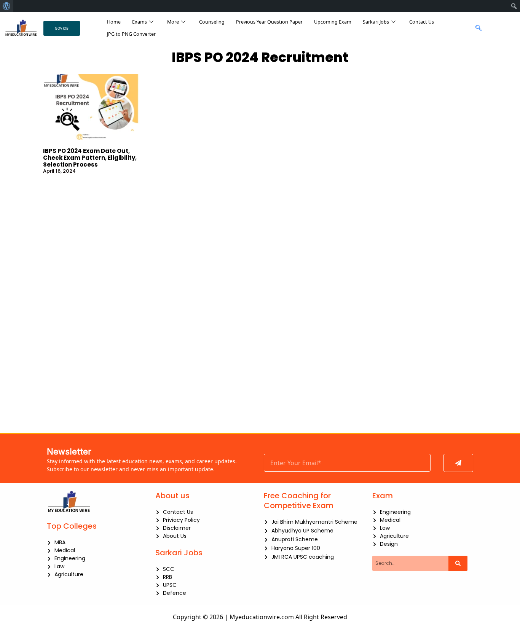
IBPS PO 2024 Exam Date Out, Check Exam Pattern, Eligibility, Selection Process (90, 157)
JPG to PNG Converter (131, 34)
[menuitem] (6, 6)
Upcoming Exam (332, 22)
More (173, 22)
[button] (476, 28)
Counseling (212, 22)
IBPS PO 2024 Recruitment (260, 57)
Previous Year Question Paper (269, 22)
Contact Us (421, 22)
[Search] (457, 563)
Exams (139, 22)
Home (114, 22)
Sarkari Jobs (376, 22)
